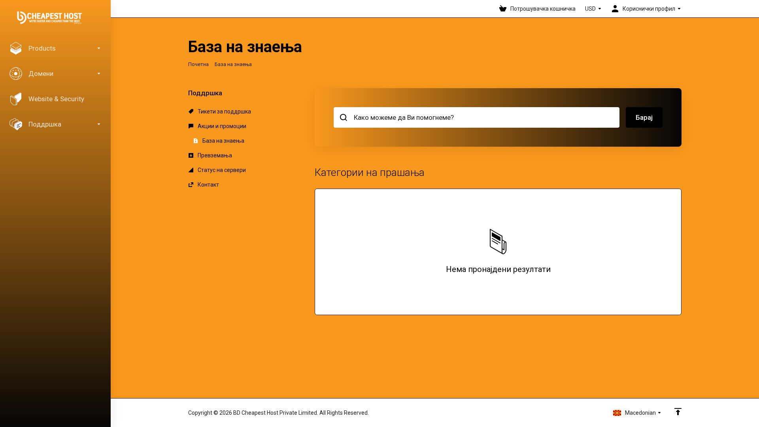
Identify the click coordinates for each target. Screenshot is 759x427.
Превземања (214, 155)
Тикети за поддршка (223, 111)
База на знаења (222, 141)
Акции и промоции (221, 126)
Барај (644, 117)
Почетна (198, 64)
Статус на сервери (221, 170)
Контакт (207, 184)
